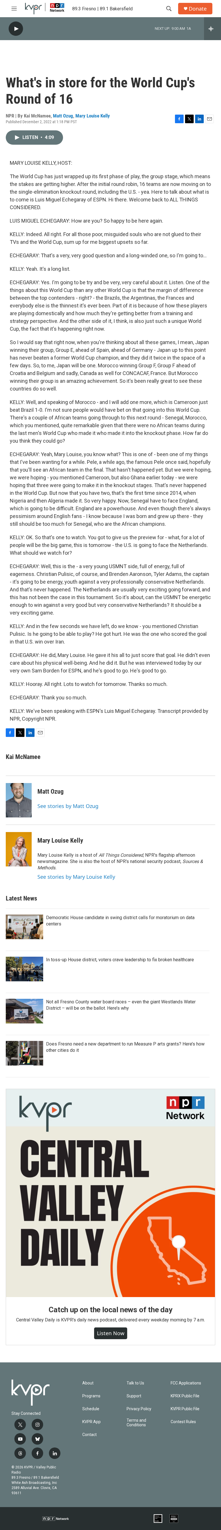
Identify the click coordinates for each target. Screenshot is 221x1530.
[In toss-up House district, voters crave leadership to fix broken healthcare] (24, 969)
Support (134, 1396)
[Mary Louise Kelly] (19, 849)
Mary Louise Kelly (92, 116)
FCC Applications (186, 1383)
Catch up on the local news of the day (110, 1309)
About (88, 1383)
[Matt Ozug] (19, 800)
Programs (91, 1396)
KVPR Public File (185, 1409)
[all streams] (212, 28)
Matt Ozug (63, 116)
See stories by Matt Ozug (67, 806)
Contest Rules (183, 1422)
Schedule (90, 1409)
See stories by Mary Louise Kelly (76, 876)
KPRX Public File (185, 1396)
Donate (198, 9)
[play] (15, 28)
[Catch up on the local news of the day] (110, 1193)
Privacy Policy (139, 1409)
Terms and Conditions (136, 1422)
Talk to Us (135, 1383)
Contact (89, 1435)
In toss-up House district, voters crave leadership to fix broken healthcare (120, 959)
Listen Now (110, 1333)
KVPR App (91, 1422)
